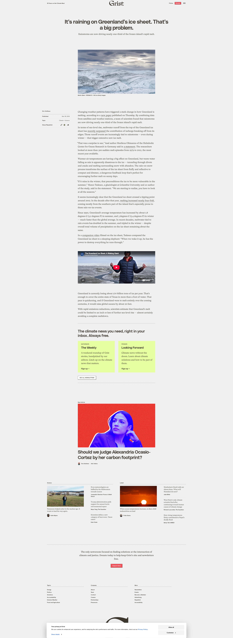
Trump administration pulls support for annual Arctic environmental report (101, 504)
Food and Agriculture (53, 602)
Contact (93, 595)
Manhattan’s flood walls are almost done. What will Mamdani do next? (174, 489)
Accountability (51, 597)
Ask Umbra (94, 463)
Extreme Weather (52, 600)
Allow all (171, 627)
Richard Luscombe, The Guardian (174, 509)
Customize (170, 632)
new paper (106, 115)
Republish (138, 600)
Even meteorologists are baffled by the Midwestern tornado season (100, 489)
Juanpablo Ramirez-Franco (99, 494)
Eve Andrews (85, 463)
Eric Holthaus (46, 111)
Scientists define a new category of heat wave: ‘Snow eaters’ (101, 517)
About (93, 589)
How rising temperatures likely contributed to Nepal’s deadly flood (174, 517)
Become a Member (140, 595)
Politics (49, 592)
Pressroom (94, 602)
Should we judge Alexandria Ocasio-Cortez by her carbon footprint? (114, 454)
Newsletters (138, 589)
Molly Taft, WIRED (169, 522)
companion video (90, 235)
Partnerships (94, 600)
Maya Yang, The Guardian (98, 509)
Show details (55, 634)
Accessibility (138, 602)
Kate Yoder (94, 522)
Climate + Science (64, 120)
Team (92, 592)
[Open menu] (184, 3)
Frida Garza (127, 515)
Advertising (138, 597)
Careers (93, 597)
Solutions (50, 595)
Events (137, 592)
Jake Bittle (167, 494)
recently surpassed (97, 131)
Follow (171, 3)
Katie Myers (54, 515)
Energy (49, 589)
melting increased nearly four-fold (137, 200)
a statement (129, 146)
